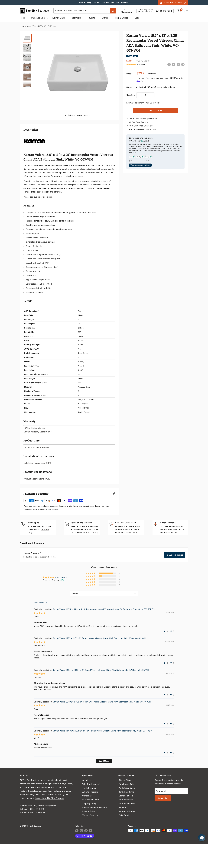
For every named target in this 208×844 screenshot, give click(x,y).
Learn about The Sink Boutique (49, 798)
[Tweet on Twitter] (178, 64)
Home (22, 18)
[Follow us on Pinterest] (86, 830)
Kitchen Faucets (125, 796)
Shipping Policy (89, 803)
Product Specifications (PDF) (36, 479)
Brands (105, 18)
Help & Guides (121, 18)
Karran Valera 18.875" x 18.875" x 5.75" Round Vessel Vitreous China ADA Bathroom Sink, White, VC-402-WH (103, 731)
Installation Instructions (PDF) (37, 463)
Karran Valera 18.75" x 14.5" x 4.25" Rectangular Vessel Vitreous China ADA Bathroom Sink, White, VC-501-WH (103, 609)
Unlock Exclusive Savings (175, 2)
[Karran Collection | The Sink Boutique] (34, 136)
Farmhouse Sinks (37, 18)
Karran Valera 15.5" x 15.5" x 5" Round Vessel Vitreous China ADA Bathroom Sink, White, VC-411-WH (99, 638)
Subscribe (162, 798)
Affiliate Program (90, 792)
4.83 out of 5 (61, 577)
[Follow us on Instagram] (81, 830)
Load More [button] (104, 761)
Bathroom (76, 18)
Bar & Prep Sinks (126, 792)
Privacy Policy (88, 811)
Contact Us (87, 796)
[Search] (113, 10)
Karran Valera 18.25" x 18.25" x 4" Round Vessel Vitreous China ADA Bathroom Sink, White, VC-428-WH (100, 670)
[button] (91, 573)
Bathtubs (122, 807)
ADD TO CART (155, 110)
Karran (129, 61)
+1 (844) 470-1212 (35, 809)
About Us (86, 780)
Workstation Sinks (126, 788)
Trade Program (89, 788)
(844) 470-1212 (164, 11)
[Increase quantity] (151, 95)
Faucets (91, 18)
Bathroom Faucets (126, 803)
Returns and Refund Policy (94, 807)
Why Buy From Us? (91, 784)
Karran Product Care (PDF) (36, 447)
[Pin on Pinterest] (173, 64)
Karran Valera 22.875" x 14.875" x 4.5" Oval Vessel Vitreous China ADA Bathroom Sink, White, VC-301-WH (101, 702)
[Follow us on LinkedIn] (90, 830)
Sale (137, 18)
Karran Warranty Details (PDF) (37, 432)
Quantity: (130, 95)
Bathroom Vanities (126, 811)
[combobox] (81, 10)
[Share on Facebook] (169, 64)
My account (126, 12)
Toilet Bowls (124, 815)
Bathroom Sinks (125, 799)
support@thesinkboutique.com (42, 805)
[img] (39, 613)
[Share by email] (183, 64)
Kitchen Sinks (58, 18)
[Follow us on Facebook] (76, 830)
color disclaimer (45, 197)
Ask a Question (176, 555)
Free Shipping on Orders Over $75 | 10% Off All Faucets (103, 2)
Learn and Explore (90, 799)
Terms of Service (90, 815)
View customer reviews (140, 165)
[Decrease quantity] (139, 95)
